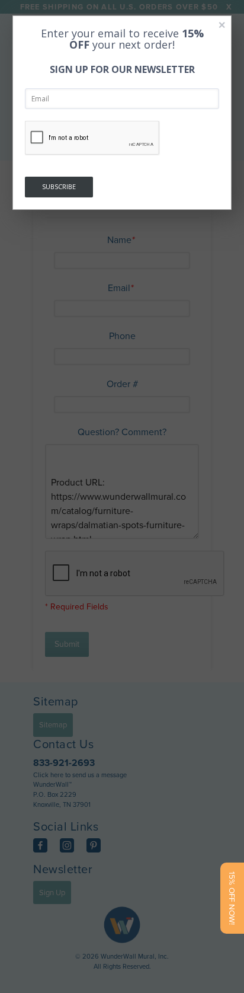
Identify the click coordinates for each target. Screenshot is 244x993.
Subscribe (59, 186)
